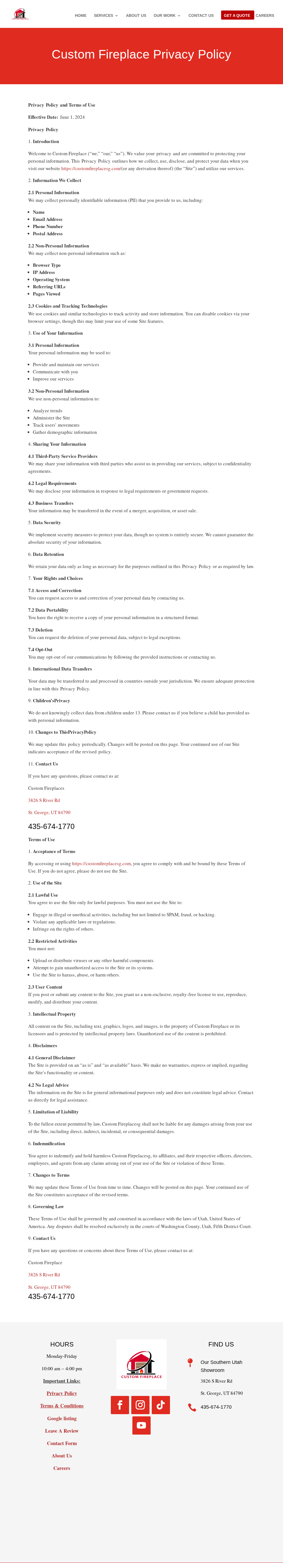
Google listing (62, 1418)
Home (81, 16)
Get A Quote (237, 16)
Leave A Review (61, 1430)
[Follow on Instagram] (140, 1405)
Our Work (164, 16)
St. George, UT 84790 (49, 812)
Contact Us (201, 16)
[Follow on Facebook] (120, 1405)
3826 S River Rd (44, 800)
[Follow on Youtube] (141, 1425)
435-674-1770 (51, 826)
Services (103, 16)
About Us (136, 16)
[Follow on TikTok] (161, 1405)
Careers (265, 16)
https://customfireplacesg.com (101, 863)
